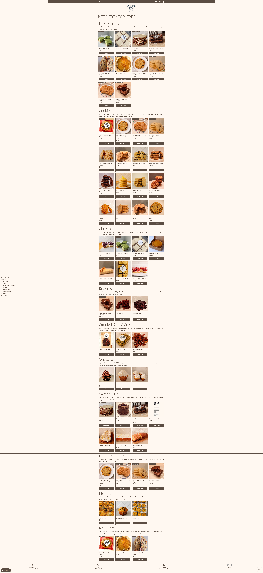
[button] (163, 2)
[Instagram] (228, 564)
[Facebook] (231, 564)
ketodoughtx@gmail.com (164, 568)
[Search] (99, 2)
